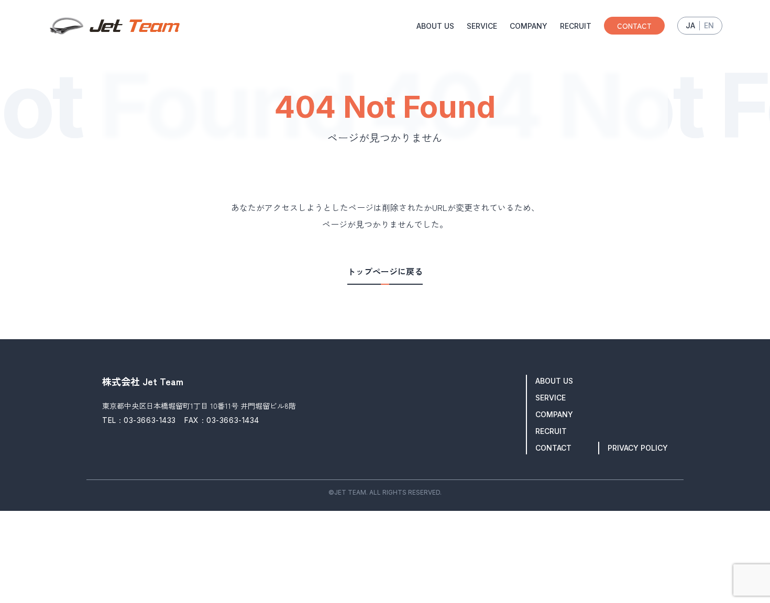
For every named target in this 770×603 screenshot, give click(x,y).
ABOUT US (435, 25)
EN (709, 25)
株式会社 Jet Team (142, 381)
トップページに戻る (385, 271)
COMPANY (528, 25)
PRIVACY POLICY (638, 447)
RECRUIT (575, 25)
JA (690, 25)
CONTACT (634, 25)
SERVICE (482, 25)
